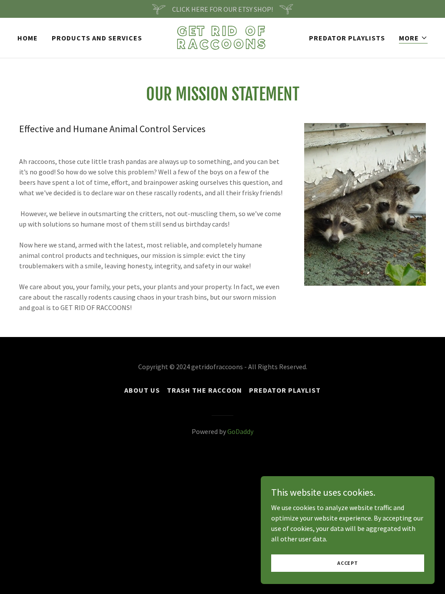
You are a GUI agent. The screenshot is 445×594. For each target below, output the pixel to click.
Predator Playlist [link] (285, 390)
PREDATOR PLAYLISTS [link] (347, 37)
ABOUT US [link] (142, 390)
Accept (347, 563)
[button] (413, 38)
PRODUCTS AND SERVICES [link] (97, 37)
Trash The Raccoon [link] (204, 390)
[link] (222, 46)
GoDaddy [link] (240, 431)
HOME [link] (27, 37)
